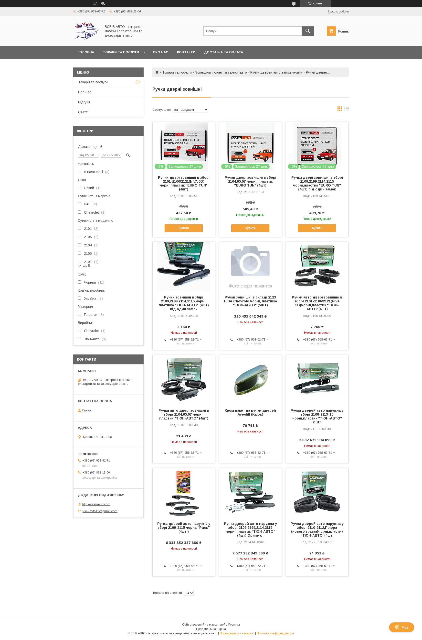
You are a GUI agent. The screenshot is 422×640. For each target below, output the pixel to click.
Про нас (160, 52)
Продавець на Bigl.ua (211, 629)
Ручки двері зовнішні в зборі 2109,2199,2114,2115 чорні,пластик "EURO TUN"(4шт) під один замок (317, 183)
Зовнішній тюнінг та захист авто (221, 72)
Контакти (186, 52)
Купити (184, 228)
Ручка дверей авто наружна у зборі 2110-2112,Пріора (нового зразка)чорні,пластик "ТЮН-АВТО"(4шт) (317, 529)
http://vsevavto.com (96, 504)
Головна (86, 52)
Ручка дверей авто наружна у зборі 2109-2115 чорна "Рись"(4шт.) (183, 527)
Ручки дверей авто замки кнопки (276, 72)
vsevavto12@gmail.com (100, 511)
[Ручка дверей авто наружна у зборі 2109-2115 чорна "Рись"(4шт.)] (184, 492)
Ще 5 (86, 265)
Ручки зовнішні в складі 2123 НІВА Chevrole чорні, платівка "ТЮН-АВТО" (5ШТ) (250, 301)
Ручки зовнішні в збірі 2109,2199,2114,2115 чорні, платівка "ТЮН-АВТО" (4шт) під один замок (184, 303)
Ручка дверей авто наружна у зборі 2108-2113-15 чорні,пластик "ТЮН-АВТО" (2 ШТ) (317, 416)
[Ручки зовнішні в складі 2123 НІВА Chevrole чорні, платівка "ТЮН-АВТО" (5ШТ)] (250, 266)
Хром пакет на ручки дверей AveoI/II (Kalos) (250, 412)
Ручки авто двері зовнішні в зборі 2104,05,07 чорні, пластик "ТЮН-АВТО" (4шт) (183, 414)
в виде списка (346, 109)
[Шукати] (308, 31)
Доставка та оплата (223, 52)
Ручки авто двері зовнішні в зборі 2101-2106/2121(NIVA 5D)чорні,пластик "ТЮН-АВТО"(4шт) (317, 303)
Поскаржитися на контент (237, 633)
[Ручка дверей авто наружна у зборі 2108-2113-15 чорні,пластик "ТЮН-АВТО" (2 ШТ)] (317, 379)
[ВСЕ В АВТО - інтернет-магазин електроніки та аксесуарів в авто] (86, 40)
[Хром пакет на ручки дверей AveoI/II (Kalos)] (250, 379)
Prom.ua (234, 624)
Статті (83, 112)
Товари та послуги (121, 52)
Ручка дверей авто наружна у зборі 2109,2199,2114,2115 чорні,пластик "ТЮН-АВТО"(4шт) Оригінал (250, 529)
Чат (405, 627)
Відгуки (84, 102)
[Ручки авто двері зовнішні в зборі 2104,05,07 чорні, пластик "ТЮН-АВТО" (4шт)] (184, 379)
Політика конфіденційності (275, 633)
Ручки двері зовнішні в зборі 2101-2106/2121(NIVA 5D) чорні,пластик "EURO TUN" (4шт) (184, 183)
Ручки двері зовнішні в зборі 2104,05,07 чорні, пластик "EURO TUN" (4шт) (250, 181)
